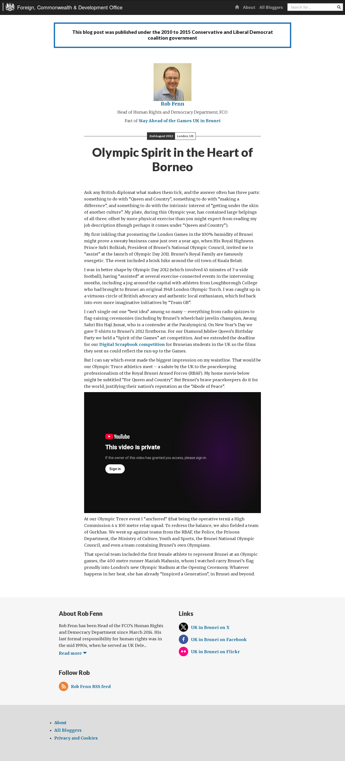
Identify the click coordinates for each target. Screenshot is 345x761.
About (249, 7)
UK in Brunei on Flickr (215, 651)
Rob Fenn (172, 104)
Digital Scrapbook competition (132, 344)
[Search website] (339, 7)
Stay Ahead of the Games (165, 120)
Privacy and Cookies (76, 738)
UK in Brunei (206, 120)
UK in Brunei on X (210, 627)
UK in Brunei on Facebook (219, 639)
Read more (71, 653)
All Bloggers (271, 7)
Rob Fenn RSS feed (91, 686)
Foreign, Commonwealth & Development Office (69, 7)
